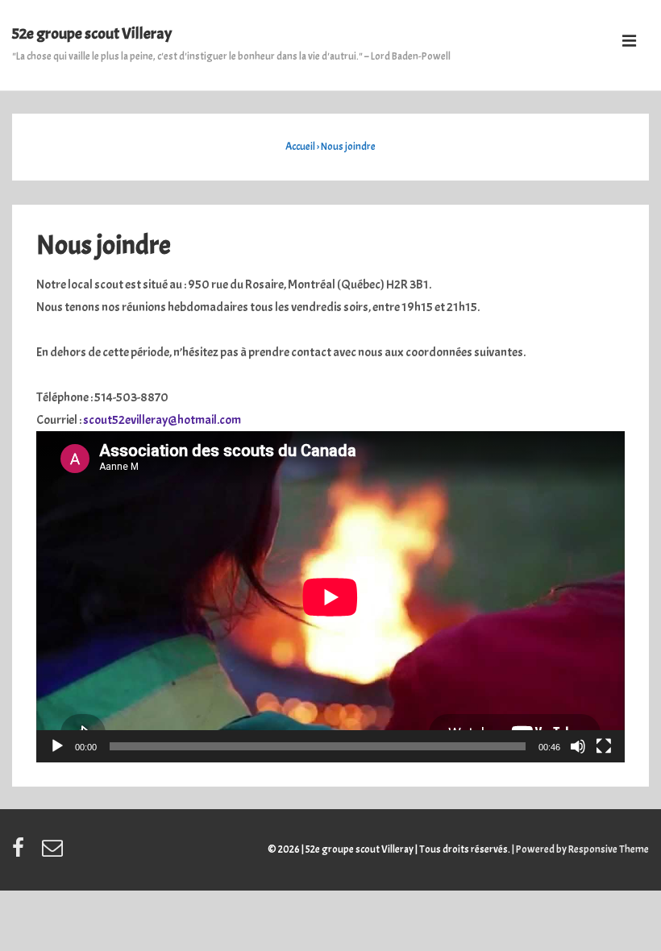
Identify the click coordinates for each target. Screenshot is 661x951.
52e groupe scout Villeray (92, 33)
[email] (54, 853)
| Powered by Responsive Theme (580, 849)
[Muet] (578, 746)
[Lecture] (57, 746)
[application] (330, 596)
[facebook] (21, 853)
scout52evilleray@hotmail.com (162, 420)
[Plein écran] (604, 746)
